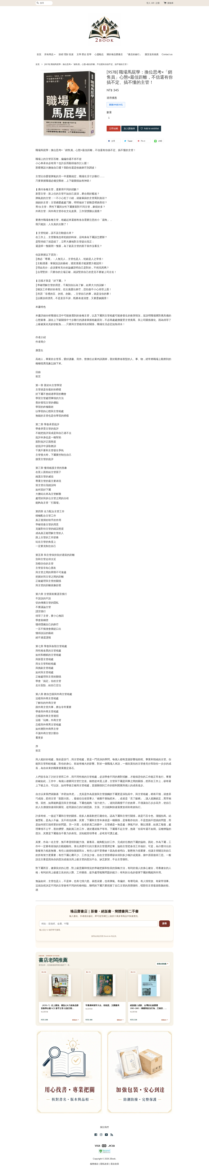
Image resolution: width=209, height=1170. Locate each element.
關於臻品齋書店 (115, 54)
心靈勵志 (99, 54)
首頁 (39, 54)
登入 (148, 3)
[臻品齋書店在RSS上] (111, 1135)
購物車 (170, 3)
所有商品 (49, 54)
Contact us (167, 54)
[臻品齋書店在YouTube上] (106, 1135)
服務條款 (94, 1164)
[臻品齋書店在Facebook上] (95, 1135)
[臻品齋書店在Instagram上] (101, 1135)
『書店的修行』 (134, 54)
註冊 (158, 3)
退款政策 (114, 1164)
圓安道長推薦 (152, 54)
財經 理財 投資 (66, 54)
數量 (109, 112)
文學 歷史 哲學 (84, 54)
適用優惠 (112, 97)
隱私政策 (104, 1164)
